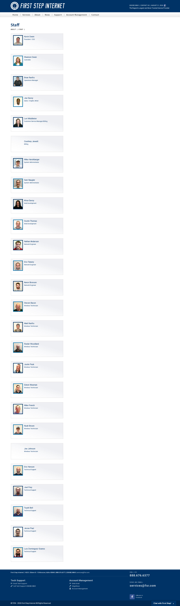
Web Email (75, 583)
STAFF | (21, 29)
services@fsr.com (83, 572)
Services (26, 14)
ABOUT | (14, 29)
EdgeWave (76, 586)
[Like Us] (164, 5)
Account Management (76, 14)
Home (15, 14)
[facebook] (132, 596)
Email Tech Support (20, 583)
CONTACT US (144, 5)
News (47, 14)
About (37, 14)
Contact (95, 14)
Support (58, 14)
